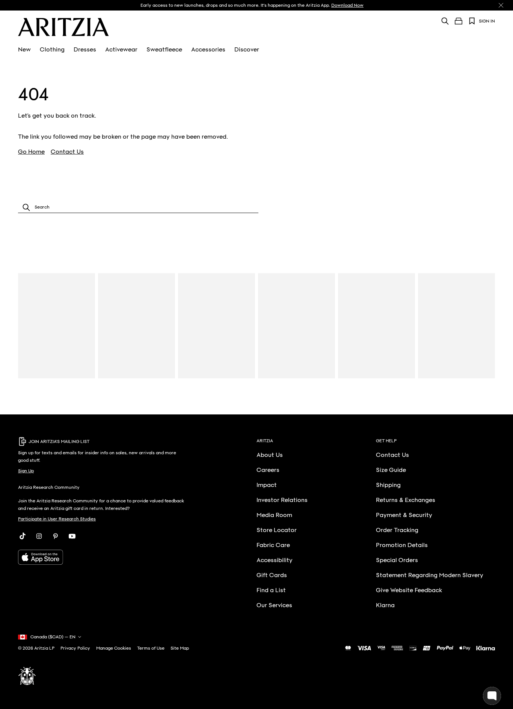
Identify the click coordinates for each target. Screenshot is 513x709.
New (24, 50)
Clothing (52, 50)
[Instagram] (39, 536)
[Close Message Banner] (501, 5)
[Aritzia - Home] (63, 27)
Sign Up (26, 471)
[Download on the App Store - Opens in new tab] (101, 557)
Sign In (487, 21)
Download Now (347, 5)
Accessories (208, 50)
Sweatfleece (164, 50)
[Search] (445, 20)
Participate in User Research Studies (57, 519)
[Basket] (458, 21)
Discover (246, 50)
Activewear (121, 50)
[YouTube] (72, 536)
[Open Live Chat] (492, 696)
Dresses (85, 50)
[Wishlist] (472, 21)
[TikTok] (22, 536)
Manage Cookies (113, 648)
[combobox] (138, 207)
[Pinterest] (55, 536)
